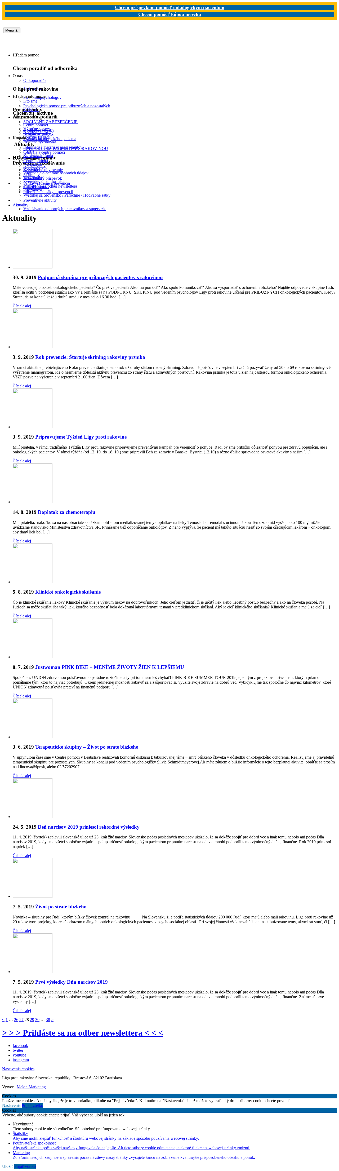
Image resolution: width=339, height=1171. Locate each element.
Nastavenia (12, 1105)
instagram (21, 1060)
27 (21, 1019)
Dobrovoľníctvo (37, 131)
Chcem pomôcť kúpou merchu (169, 14)
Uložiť (8, 1166)
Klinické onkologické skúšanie (68, 592)
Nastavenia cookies (18, 1069)
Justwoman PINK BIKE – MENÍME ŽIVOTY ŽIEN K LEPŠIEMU (109, 667)
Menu (11, 30)
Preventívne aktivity (40, 200)
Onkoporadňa (34, 80)
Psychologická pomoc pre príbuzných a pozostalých (66, 106)
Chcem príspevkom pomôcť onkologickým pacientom (169, 7)
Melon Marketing (31, 1087)
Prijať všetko (32, 1105)
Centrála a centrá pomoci (44, 152)
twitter (18, 1050)
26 (16, 1019)
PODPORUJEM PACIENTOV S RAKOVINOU (65, 148)
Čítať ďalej (22, 306)
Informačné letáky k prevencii (48, 191)
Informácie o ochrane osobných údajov (55, 173)
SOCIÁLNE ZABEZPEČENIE (50, 122)
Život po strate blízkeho (61, 906)
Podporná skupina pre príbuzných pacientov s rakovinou (100, 277)
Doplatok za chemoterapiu (66, 512)
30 (37, 1019)
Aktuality (20, 205)
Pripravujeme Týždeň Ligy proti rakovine (81, 437)
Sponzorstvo (33, 140)
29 (32, 1019)
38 (48, 1019)
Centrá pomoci (35, 160)
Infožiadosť (33, 190)
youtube (19, 1055)
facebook (20, 1045)
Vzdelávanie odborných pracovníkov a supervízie (64, 208)
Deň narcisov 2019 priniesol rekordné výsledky (89, 827)
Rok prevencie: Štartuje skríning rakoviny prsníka (90, 357)
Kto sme (30, 101)
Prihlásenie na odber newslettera (50, 186)
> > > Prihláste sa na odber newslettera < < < (82, 1032)
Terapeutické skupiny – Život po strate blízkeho (87, 747)
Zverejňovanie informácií (44, 181)
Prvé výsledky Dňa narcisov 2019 (71, 982)
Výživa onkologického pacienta (49, 138)
